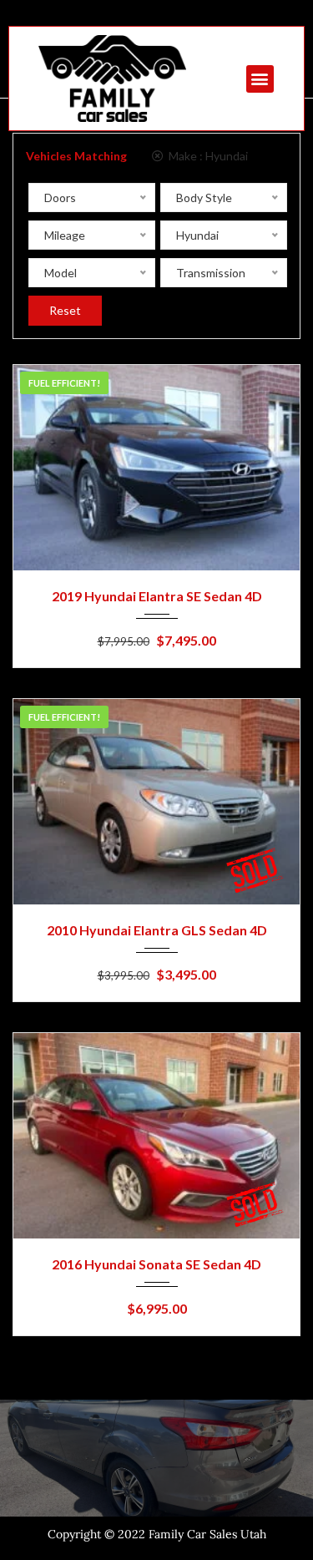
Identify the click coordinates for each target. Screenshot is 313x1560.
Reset (65, 310)
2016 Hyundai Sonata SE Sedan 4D (156, 1264)
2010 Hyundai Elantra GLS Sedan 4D (157, 930)
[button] (260, 79)
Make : (207, 156)
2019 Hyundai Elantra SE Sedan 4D (157, 596)
